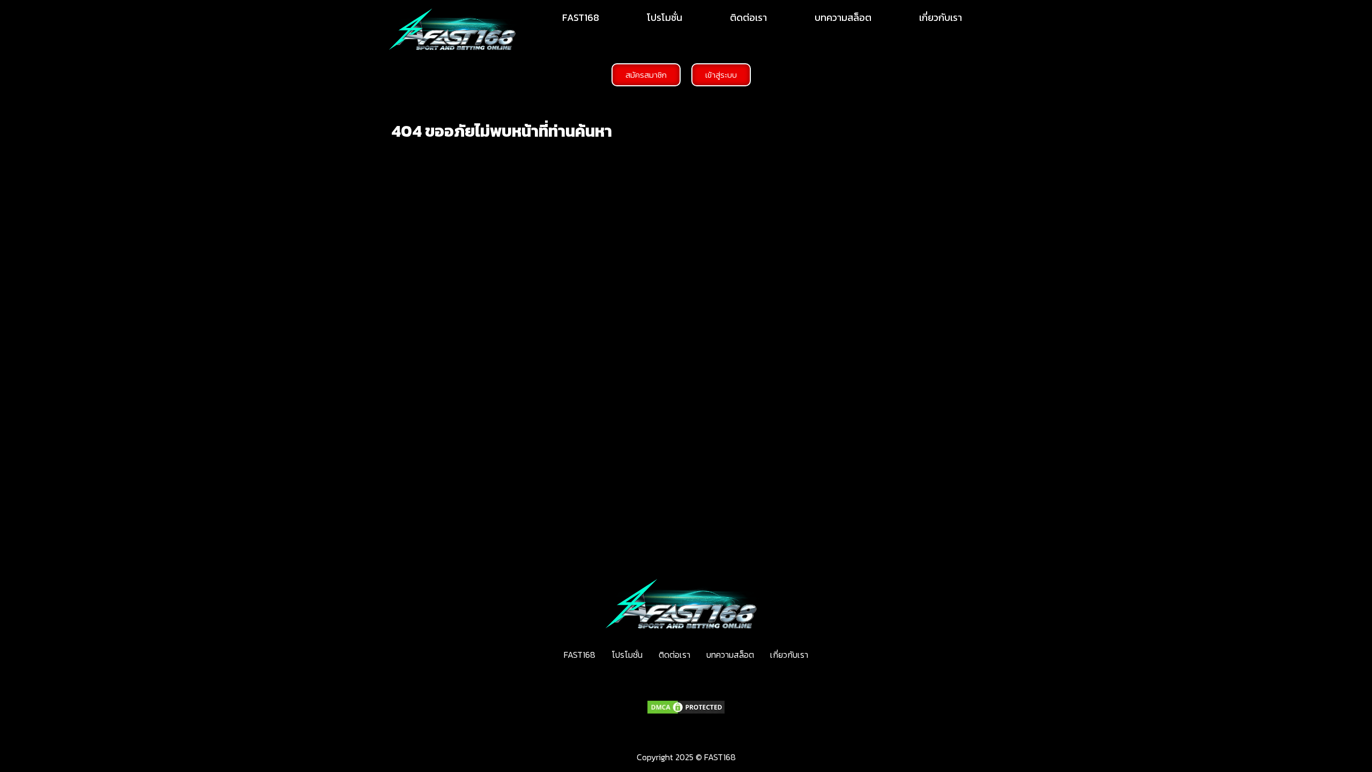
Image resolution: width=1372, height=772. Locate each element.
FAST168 (580, 17)
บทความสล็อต (843, 17)
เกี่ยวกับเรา (940, 17)
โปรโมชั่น (664, 17)
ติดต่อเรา (748, 17)
